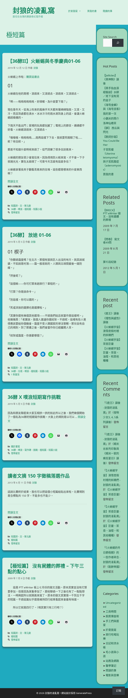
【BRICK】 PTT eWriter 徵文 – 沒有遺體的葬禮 (112, 215)
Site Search (110, 37)
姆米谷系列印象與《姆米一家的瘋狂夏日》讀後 (111, 453)
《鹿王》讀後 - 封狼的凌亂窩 (111, 407)
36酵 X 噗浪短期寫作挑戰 (34, 397)
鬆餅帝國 (113, 567)
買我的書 (92, 11)
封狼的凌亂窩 (34, 10)
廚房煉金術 (112, 616)
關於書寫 (15, 446)
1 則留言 (15, 374)
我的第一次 (109, 113)
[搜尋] (117, 43)
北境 (20, 371)
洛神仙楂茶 (109, 123)
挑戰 (35, 449)
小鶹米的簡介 (111, 118)
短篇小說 (37, 209)
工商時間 (111, 611)
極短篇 (28, 209)
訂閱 (118, 690)
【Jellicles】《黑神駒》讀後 (111, 79)
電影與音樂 (112, 675)
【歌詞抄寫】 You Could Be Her (111, 141)
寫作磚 (28, 449)
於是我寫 (73, 11)
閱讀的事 (107, 11)
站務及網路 (112, 661)
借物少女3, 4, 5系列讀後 (111, 417)
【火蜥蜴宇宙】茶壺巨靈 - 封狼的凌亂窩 (111, 511)
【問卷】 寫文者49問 (111, 241)
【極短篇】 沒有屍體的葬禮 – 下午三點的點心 (46, 569)
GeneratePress (84, 693)
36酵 (13, 209)
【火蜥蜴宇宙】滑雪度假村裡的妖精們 (111, 331)
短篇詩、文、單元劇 (21, 205)
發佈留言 (15, 212)
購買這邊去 (32, 77)
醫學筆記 (111, 665)
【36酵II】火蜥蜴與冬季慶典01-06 (44, 61)
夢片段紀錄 (109, 262)
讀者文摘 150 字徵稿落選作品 (39, 476)
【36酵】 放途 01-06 (29, 235)
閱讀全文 (13, 181)
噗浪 (20, 209)
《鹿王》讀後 (111, 313)
